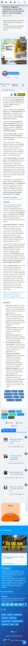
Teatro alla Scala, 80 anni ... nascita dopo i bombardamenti (15, 457)
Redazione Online (13, 73)
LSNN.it (4, 614)
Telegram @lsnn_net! (7, 601)
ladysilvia (8, 77)
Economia (22, 446)
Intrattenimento (21, 477)
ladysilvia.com (18, 614)
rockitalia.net (5, 624)
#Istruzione (5, 296)
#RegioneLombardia (8, 294)
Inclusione (21, 391)
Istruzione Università (8, 563)
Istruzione (21, 394)
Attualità (22, 463)
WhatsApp (13, 414)
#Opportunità (6, 297)
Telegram (21, 414)
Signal (5, 417)
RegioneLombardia (8, 394)
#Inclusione (21, 292)
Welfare (22, 494)
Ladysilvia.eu (12, 618)
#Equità (12, 297)
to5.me (12, 624)
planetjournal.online (17, 621)
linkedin (5, 414)
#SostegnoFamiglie (14, 296)
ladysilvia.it (4, 618)
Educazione (8, 391)
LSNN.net (9, 614)
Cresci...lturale (18, 400)
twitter (19, 411)
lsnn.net (15, 631)
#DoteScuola (14, 292)
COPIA (5, 411)
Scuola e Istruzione (18, 77)
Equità (22, 397)
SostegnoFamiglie (9, 397)
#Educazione (6, 292)
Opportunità (16, 397)
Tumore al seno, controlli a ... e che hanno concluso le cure (16, 488)
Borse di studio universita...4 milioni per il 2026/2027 (13, 557)
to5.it (16, 624)
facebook (12, 411)
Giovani (16, 394)
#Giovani (17, 294)
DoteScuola (15, 391)
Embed (12, 417)
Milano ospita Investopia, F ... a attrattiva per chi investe (16, 441)
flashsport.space (6, 621)
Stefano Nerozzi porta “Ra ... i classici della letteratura (16, 473)
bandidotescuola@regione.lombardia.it (12, 199)
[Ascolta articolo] (13, 85)
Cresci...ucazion (11, 400)
